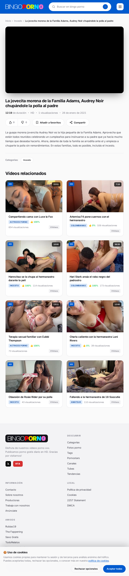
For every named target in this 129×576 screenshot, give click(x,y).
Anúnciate (11, 510)
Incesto (18, 21)
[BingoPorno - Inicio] (24, 6)
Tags (70, 452)
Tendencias (73, 473)
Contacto (10, 489)
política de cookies (98, 560)
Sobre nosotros (14, 494)
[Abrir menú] (120, 6)
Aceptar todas (114, 568)
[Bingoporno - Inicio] (26, 438)
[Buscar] (105, 6)
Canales (71, 463)
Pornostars (73, 458)
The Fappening (14, 531)
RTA (17, 463)
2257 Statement (76, 500)
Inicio (8, 21)
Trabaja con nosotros (17, 505)
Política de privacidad (79, 489)
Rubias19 (10, 526)
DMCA (71, 505)
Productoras (12, 500)
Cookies (72, 494)
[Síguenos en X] (8, 464)
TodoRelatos (12, 542)
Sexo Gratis (11, 536)
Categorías (73, 442)
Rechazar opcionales (86, 568)
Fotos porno (74, 447)
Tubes (70, 468)
